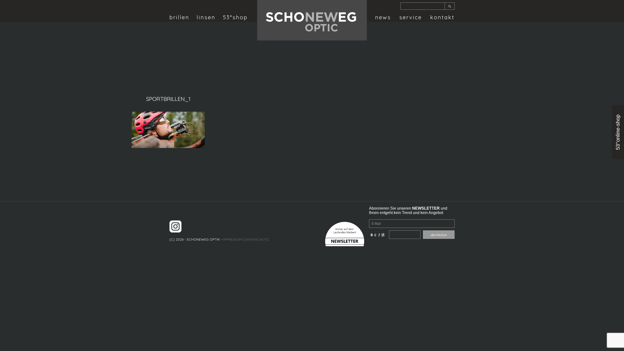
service (410, 17)
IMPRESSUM (232, 239)
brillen (179, 17)
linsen (206, 17)
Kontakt (442, 17)
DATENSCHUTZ (256, 239)
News (383, 17)
